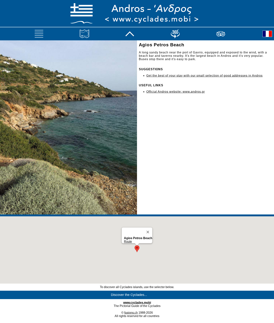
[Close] (147, 232)
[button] (137, 248)
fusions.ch (131, 312)
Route (128, 241)
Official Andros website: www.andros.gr (175, 91)
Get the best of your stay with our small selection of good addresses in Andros (204, 75)
